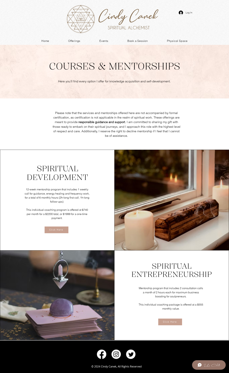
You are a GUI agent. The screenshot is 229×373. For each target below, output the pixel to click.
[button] (74, 41)
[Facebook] (101, 354)
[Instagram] (116, 354)
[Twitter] (130, 354)
